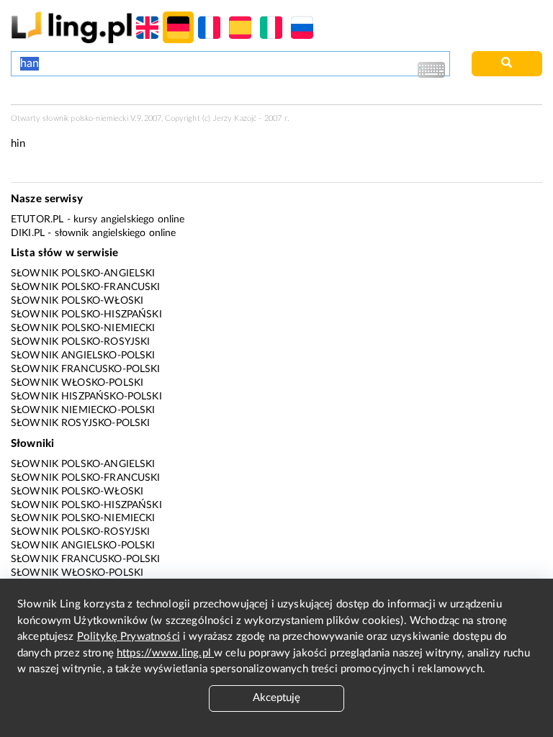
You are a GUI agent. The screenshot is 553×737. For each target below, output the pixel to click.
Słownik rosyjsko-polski (80, 423)
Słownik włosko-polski (77, 383)
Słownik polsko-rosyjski (80, 342)
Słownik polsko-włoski (77, 301)
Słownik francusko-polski (86, 369)
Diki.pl (28, 233)
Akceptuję (276, 697)
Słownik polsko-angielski (83, 273)
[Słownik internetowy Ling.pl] (72, 27)
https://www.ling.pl (165, 653)
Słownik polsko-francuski (86, 287)
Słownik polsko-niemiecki (83, 328)
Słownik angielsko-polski (83, 356)
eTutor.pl (37, 219)
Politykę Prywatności (128, 636)
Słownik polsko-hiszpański (86, 314)
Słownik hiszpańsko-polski (86, 397)
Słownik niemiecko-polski (83, 410)
